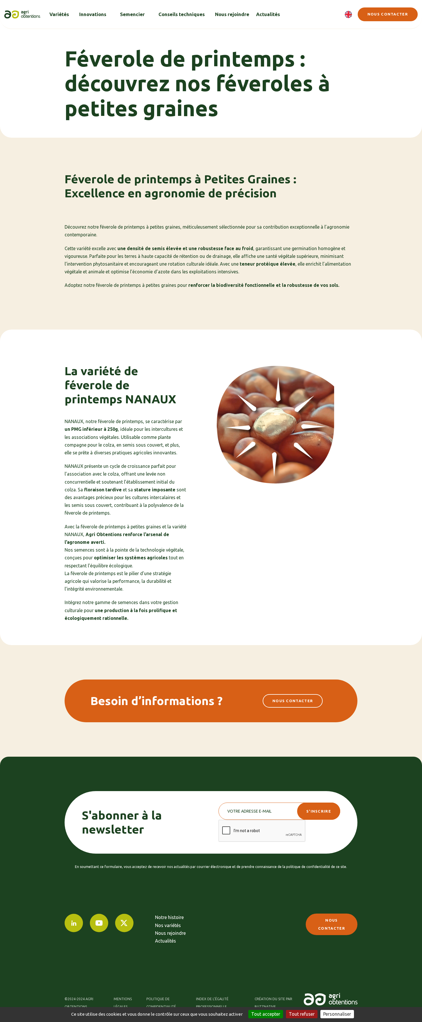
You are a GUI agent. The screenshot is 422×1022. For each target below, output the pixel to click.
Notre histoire (169, 917)
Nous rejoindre (170, 933)
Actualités (165, 940)
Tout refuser (302, 1014)
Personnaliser (337, 1014)
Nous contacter (387, 14)
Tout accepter (265, 1014)
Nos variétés (168, 925)
